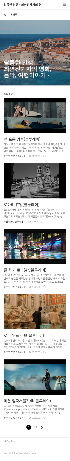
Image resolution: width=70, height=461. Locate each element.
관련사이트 (9, 441)
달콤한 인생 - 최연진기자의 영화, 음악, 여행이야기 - (24, 5)
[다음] (42, 427)
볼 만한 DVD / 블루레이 (15, 156)
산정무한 (8, 453)
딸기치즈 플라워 (12, 447)
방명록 (13, 14)
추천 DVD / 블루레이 (13, 221)
